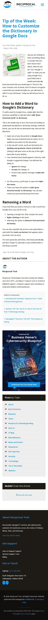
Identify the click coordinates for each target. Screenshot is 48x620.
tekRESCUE (29, 599)
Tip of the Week (8, 45)
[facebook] (3, 583)
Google (23, 252)
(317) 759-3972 (15, 571)
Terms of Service (25, 614)
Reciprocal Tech (29, 45)
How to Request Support (11, 551)
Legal (24, 602)
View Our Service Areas (11, 535)
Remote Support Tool (10, 554)
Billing (4, 557)
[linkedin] (7, 583)
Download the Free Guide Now (24, 384)
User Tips (30, 252)
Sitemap (39, 599)
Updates (18, 45)
